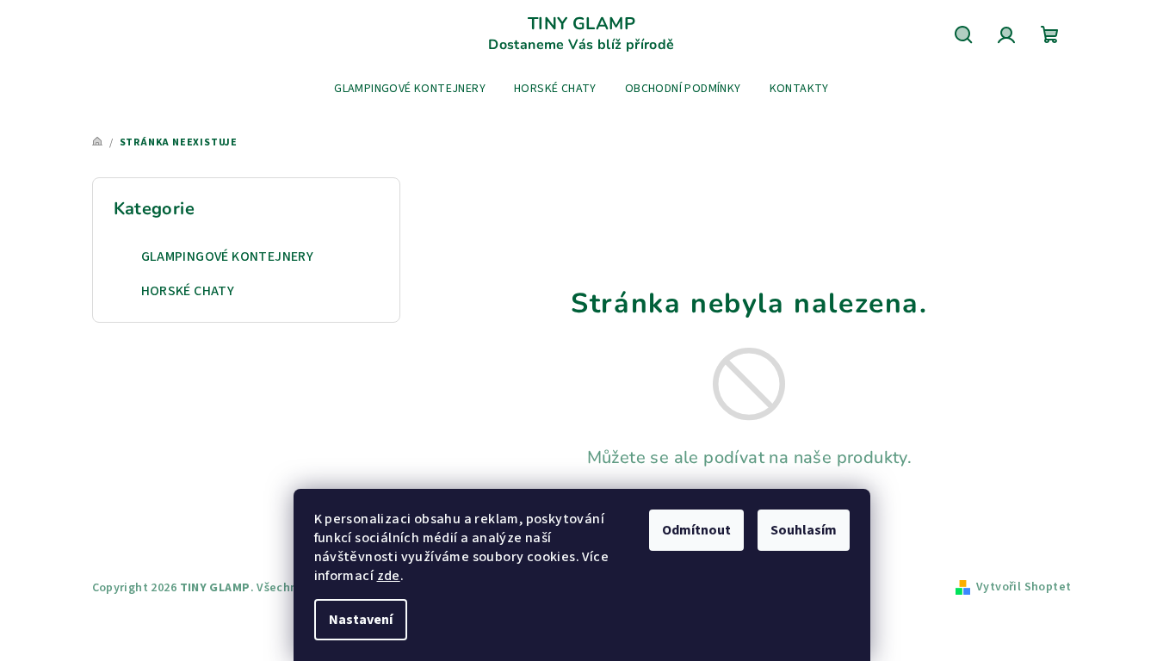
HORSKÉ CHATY (188, 290)
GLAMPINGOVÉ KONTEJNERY (227, 256)
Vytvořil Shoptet (1023, 587)
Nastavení (361, 619)
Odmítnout (696, 530)
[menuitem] (409, 88)
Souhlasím (803, 530)
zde (388, 575)
